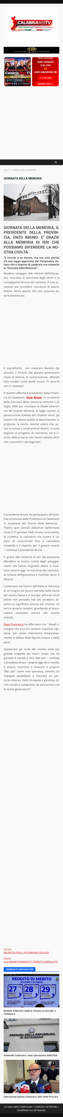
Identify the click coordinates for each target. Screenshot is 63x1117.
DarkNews (23, 1110)
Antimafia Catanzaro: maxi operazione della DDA (31, 1035)
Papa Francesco (14, 624)
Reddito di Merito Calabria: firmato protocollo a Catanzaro (31, 990)
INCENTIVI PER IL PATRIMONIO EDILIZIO (26, 951)
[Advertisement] (31, 50)
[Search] (56, 162)
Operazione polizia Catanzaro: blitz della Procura (31, 1076)
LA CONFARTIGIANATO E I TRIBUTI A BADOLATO (31, 960)
